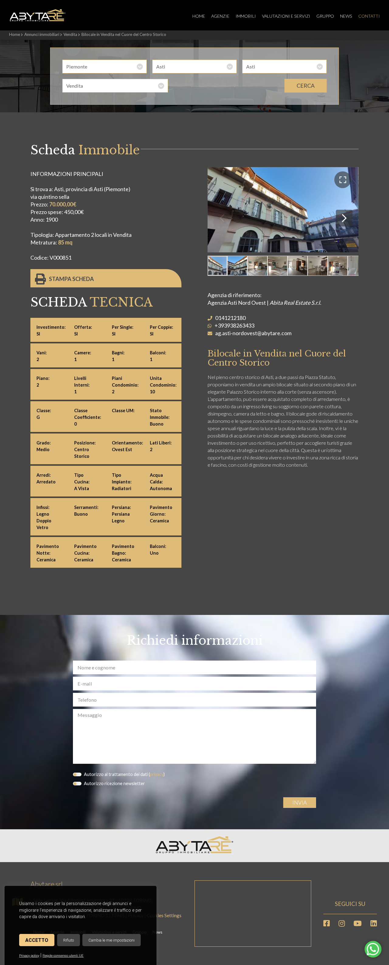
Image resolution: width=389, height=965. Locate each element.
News (346, 16)
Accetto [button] (36, 940)
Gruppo (325, 16)
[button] (342, 179)
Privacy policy (29, 956)
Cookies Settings (164, 915)
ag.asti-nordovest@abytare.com (253, 333)
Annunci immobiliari (41, 34)
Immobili (246, 16)
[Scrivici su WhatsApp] (373, 952)
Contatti (369, 16)
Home (198, 16)
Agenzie (220, 16)
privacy (157, 774)
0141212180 (230, 317)
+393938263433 (234, 325)
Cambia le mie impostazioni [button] (111, 940)
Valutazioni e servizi (286, 16)
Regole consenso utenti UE (63, 956)
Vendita (70, 34)
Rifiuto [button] (68, 940)
